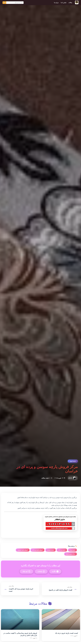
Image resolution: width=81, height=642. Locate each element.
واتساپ (40, 571)
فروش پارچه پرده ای (37, 550)
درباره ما (56, 2)
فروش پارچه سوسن (23, 550)
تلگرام (54, 571)
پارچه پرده (72, 550)
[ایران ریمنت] (76, 3)
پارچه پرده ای (62, 550)
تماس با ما (63, 2)
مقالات (70, 2)
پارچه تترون (73, 461)
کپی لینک (25, 571)
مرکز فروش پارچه (70, 554)
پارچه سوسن (50, 550)
